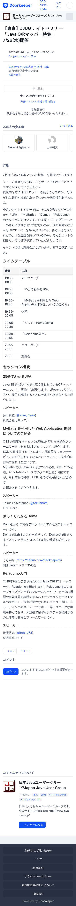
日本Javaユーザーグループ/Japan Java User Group (37, 17)
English (38, 893)
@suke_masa (26, 415)
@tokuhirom (38, 503)
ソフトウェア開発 (57, 794)
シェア (10, 650)
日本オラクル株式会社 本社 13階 (29, 66)
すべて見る (66, 125)
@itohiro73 (24, 632)
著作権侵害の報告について (38, 885)
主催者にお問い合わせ (38, 850)
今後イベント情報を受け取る (38, 101)
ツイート (25, 650)
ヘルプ (38, 859)
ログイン (10, 671)
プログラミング (27, 799)
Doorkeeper (46, 901)
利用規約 (38, 867)
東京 (36, 794)
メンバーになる (33, 824)
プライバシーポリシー (38, 876)
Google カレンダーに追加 (22, 56)
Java (43, 794)
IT (40, 799)
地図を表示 (14, 74)
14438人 (24, 794)
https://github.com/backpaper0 (39, 560)
